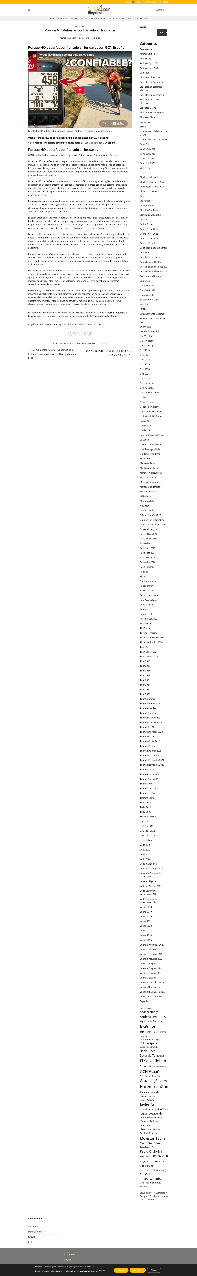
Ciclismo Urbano (148, 191)
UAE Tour (144, 821)
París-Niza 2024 (147, 552)
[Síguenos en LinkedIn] (167, 2)
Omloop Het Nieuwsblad (152, 519)
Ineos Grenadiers (147, 1096)
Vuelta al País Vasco (150, 987)
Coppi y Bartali (147, 252)
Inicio (52, 19)
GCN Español (109, 142)
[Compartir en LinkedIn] (90, 334)
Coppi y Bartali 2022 (150, 257)
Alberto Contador (146, 1008)
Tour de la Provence (150, 717)
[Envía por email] (80, 334)
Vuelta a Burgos (148, 963)
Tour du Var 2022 (148, 788)
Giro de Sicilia (147, 387)
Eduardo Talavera (152, 1055)
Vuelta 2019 (146, 911)
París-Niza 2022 (147, 548)
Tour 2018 (145, 661)
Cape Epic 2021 (147, 148)
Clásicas (144, 219)
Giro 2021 (145, 354)
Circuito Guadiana (149, 210)
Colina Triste (146, 224)
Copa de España (148, 243)
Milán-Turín (145, 496)
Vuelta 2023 (146, 930)
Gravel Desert (147, 402)
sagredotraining (152, 1161)
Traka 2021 (145, 802)
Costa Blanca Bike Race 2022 (154, 271)
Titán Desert (146, 647)
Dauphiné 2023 (147, 294)
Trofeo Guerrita (148, 816)
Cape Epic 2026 (147, 163)
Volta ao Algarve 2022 (151, 886)
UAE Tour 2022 (147, 830)
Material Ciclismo (137, 19)
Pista (121, 19)
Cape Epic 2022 (147, 153)
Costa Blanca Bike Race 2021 (154, 266)
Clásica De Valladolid (150, 214)
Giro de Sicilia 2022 (149, 392)
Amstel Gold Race (149, 53)
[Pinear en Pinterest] (85, 334)
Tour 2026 (145, 694)
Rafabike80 (160, 1156)
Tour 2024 (145, 684)
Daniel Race (147, 1051)
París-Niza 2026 (147, 562)
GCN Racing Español (150, 1076)
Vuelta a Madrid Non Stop (153, 982)
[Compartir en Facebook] (70, 334)
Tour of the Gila (148, 793)
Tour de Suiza (147, 769)
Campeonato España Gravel (154, 139)
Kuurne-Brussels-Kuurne (152, 435)
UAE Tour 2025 (147, 835)
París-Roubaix (147, 566)
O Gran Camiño (147, 510)
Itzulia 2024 (145, 420)
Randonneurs (147, 585)
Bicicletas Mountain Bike (152, 112)
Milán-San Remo (148, 491)
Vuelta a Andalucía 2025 (152, 944)
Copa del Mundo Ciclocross (153, 247)
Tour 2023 (145, 680)
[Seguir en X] (162, 2)
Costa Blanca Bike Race (151, 262)
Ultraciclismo (146, 840)
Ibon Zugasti (149, 1092)
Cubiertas (145, 280)
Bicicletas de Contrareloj (152, 94)
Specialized (147, 1166)
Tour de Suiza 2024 (149, 774)
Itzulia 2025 (145, 425)
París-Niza (145, 543)
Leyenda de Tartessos (151, 444)
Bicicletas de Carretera (151, 82)
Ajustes (154, 1270)
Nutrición (144, 505)
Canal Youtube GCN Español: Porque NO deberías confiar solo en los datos (74, 130)
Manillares (145, 458)
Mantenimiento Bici (149, 467)
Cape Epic (145, 144)
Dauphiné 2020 (147, 285)
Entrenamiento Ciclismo (152, 313)
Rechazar (138, 1270)
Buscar (143, 27)
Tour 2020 (145, 665)
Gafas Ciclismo (147, 340)
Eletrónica (145, 304)
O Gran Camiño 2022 (150, 515)
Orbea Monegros (148, 529)
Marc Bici (145, 1125)
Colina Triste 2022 (149, 233)
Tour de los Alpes (148, 727)
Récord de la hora (149, 595)
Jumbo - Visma (161, 1109)
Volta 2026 (145, 859)
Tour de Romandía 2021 (152, 760)
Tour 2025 (145, 689)
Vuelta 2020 (146, 916)
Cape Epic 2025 (147, 158)
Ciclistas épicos (148, 1043)
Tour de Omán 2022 (150, 741)
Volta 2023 (145, 854)
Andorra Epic (146, 58)
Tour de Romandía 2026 (152, 764)
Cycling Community (149, 1046)
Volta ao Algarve (148, 881)
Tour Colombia (147, 698)
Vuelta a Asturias (148, 949)
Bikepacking (146, 122)
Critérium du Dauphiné (151, 276)
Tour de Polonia (148, 746)
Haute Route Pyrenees (151, 411)
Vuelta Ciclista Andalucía (152, 996)
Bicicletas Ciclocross (150, 77)
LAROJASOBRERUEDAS (152, 1117)
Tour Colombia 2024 (150, 703)
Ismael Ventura (147, 1099)
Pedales (144, 571)
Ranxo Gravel (146, 590)
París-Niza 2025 (147, 557)
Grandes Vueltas (79, 19)
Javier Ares (149, 1104)
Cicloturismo (146, 205)
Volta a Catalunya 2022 (151, 868)
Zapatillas (145, 1001)
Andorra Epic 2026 (149, 68)
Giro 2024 (145, 369)
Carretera (62, 19)
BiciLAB (145, 1032)
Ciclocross (145, 200)
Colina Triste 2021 (149, 229)
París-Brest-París (148, 538)
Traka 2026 (145, 811)
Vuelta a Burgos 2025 (150, 973)
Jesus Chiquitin (146, 1109)
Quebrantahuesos (149, 581)
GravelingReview (153, 1080)
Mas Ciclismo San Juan (150, 1129)
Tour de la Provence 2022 (153, 722)
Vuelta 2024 (146, 935)
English (140, 2)
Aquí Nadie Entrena (151, 1021)
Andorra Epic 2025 (149, 63)
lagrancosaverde (151, 1113)
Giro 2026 (145, 378)
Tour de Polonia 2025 (150, 750)
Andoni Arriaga (149, 1012)
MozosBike (146, 1143)
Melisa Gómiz (148, 1133)
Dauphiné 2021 (147, 290)
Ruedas (143, 609)
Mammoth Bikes (149, 1121)
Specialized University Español (153, 1172)
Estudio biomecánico (150, 331)
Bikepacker (159, 1032)
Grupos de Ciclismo (150, 406)
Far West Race (147, 336)
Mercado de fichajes (150, 486)
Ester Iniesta (147, 1066)
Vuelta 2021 (146, 921)
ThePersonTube (150, 1179)
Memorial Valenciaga (150, 482)
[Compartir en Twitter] (75, 334)
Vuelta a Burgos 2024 (150, 968)
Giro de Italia (146, 383)
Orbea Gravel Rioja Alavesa (153, 524)
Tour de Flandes (148, 708)
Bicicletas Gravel (148, 107)
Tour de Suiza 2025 (149, 779)
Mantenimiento (147, 463)
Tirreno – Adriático (149, 632)
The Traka (145, 628)
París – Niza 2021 (148, 533)
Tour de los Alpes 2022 (151, 731)
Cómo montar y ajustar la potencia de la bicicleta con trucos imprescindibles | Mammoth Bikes (52, 353)
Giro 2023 (145, 364)
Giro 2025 (145, 373)
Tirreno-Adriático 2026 (151, 642)
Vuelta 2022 (146, 925)
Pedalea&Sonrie (146, 1156)
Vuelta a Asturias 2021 (151, 954)
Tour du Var (146, 783)
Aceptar (121, 1270)
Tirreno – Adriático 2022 (152, 637)
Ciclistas (144, 196)
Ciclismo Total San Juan (150, 1039)
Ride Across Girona (149, 600)
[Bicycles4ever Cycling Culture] (98, 10)
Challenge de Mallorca (151, 177)
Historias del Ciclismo (151, 416)
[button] (151, 2)
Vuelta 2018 (146, 907)
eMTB (143, 309)
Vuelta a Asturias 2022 (151, 958)
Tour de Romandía (149, 755)
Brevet (143, 126)
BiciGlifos (148, 1026)
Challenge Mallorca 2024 (152, 186)
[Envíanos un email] (165, 2)
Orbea (157, 1143)
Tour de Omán (147, 736)
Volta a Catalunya (148, 863)
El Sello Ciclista (153, 1061)
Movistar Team (152, 1138)
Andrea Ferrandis (153, 1016)
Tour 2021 (145, 670)
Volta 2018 (145, 844)
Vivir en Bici (144, 1186)
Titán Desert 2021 (149, 651)
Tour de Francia (148, 713)
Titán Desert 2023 (149, 656)
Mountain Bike (98, 19)
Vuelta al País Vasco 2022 (152, 991)
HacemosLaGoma (156, 1086)
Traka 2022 (145, 807)
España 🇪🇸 (130, 2)
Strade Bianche (147, 623)
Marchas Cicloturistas (151, 472)
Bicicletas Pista (147, 117)
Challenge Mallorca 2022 (152, 181)
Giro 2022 (145, 359)
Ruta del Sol (146, 614)
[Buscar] (29, 10)
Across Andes (147, 49)
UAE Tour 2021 (147, 826)
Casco (143, 172)
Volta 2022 (145, 849)
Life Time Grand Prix (150, 453)
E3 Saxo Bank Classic (150, 299)
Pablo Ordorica (151, 1151)
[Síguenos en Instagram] (160, 2)
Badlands (144, 72)
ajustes (102, 1270)
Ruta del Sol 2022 (148, 618)
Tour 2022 (145, 675)
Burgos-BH (143, 1036)
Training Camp (147, 797)
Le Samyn (145, 439)
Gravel (112, 19)
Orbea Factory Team (148, 1147)
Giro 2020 (145, 350)
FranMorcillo (161, 1067)
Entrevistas (145, 326)
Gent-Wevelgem (148, 345)
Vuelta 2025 (146, 940)
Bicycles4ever (94, 38)
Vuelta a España (148, 977)
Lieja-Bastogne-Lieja (150, 449)
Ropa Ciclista (146, 604)
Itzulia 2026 (145, 430)
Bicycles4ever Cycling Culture (104, 316)
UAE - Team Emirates (150, 1182)
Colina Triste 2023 (149, 238)
